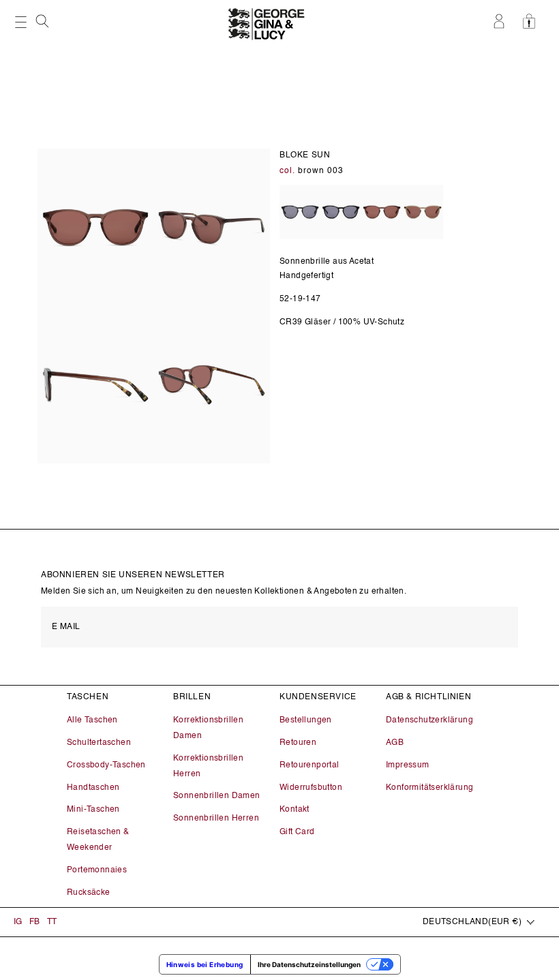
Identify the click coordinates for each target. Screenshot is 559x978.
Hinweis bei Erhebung (204, 964)
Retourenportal (309, 765)
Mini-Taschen (93, 810)
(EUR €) (472, 922)
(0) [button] (533, 21)
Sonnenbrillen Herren (216, 818)
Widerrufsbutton (311, 788)
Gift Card (297, 832)
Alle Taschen (92, 720)
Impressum (407, 765)
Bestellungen (306, 720)
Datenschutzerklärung (429, 720)
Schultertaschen (99, 743)
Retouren (298, 743)
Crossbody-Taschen (106, 765)
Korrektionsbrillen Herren (208, 766)
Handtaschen (93, 788)
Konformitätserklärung (429, 788)
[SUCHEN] (43, 25)
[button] (43, 21)
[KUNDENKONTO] (501, 21)
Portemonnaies (97, 870)
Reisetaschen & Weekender (98, 840)
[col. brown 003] (381, 213)
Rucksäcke (88, 893)
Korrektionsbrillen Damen (208, 728)
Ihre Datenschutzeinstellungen (309, 964)
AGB (395, 743)
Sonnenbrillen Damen (216, 796)
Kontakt (294, 810)
